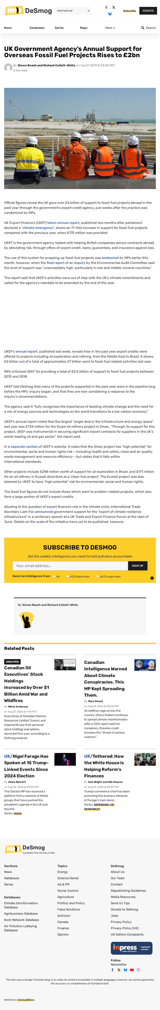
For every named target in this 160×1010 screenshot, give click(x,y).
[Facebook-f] (106, 7)
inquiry (79, 263)
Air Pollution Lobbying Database (20, 928)
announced (44, 512)
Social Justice (68, 891)
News (8, 872)
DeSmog (38, 11)
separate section (24, 447)
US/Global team (80, 576)
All (58, 576)
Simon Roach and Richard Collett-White (46, 65)
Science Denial (68, 878)
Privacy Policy (121, 922)
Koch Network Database (21, 920)
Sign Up (138, 565)
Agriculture (66, 897)
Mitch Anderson (18, 706)
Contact (116, 884)
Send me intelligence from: (31, 576)
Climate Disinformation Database (21, 905)
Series (8, 884)
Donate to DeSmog (124, 909)
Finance (63, 928)
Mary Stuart (95, 701)
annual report (27, 351)
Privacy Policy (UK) (125, 928)
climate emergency (38, 228)
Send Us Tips (120, 903)
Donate (148, 11)
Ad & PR (63, 884)
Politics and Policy (71, 903)
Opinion (63, 934)
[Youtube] (132, 970)
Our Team (118, 878)
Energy (63, 872)
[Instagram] (138, 970)
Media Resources (123, 897)
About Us (118, 872)
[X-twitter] (113, 7)
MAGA (18, 813)
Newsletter (119, 964)
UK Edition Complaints (127, 934)
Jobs (114, 916)
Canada (63, 922)
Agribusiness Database (21, 913)
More (108, 28)
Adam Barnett (17, 782)
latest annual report (63, 223)
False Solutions (69, 909)
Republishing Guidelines (128, 891)
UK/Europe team (110, 576)
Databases (11, 878)
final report (56, 263)
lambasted (110, 258)
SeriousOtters (26, 999)
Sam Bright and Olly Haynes (105, 782)
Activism (64, 916)
